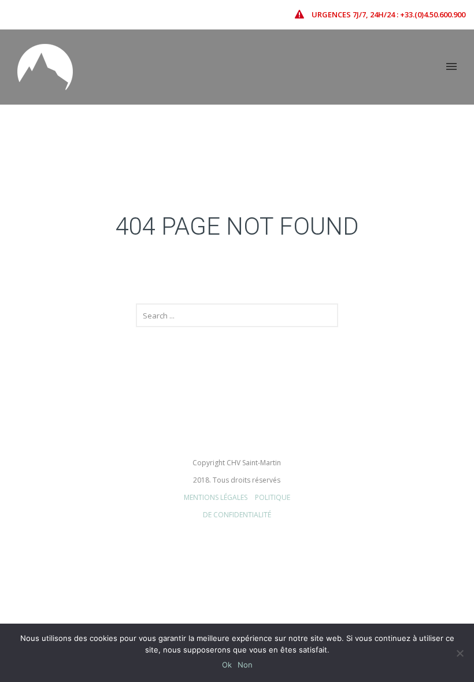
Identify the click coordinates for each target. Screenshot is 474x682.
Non (245, 664)
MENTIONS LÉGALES (215, 497)
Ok (227, 664)
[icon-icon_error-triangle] (302, 14)
